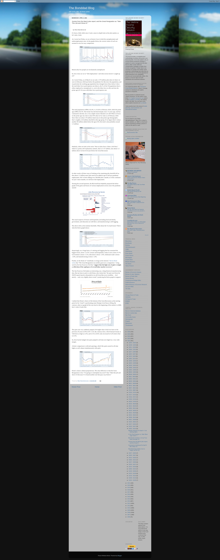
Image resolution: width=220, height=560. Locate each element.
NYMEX (127, 301)
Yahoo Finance (129, 265)
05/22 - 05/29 (132, 412)
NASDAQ (127, 297)
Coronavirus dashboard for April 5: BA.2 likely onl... (137, 446)
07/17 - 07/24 (132, 394)
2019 (128, 487)
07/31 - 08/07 (132, 390)
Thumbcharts (129, 325)
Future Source (129, 255)
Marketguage (129, 319)
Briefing (127, 245)
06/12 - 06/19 (132, 406)
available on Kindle (134, 99)
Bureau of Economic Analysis (133, 272)
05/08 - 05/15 (132, 417)
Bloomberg (128, 241)
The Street (128, 263)
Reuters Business (130, 261)
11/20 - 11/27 (132, 354)
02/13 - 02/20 (132, 466)
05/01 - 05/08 (132, 419)
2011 (128, 505)
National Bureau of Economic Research (136, 284)
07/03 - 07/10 (132, 399)
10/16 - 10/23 (132, 365)
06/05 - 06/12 (132, 408)
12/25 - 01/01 (132, 342)
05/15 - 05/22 (132, 415)
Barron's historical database (133, 311)
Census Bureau (129, 278)
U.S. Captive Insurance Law (136, 98)
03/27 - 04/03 (132, 453)
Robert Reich (131, 208)
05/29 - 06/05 (132, 410)
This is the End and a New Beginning (136, 197)
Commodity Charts (130, 317)
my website (143, 103)
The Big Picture (131, 183)
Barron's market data (131, 313)
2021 (128, 483)
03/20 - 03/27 (132, 455)
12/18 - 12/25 (132, 345)
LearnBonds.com (132, 220)
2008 (128, 512)
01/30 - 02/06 (132, 471)
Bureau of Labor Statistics (132, 274)
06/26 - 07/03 (132, 401)
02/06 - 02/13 (132, 469)
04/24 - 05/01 (132, 421)
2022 (128, 340)
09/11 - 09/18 (132, 376)
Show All (146, 235)
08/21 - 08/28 (132, 383)
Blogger (120, 555)
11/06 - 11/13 (132, 358)
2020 (128, 485)
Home (97, 387)
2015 (128, 496)
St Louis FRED (129, 286)
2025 (128, 334)
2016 (128, 494)
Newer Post (76, 387)
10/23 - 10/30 (132, 363)
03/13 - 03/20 (132, 457)
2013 (128, 501)
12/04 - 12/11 (132, 349)
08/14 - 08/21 (132, 385)
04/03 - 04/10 (132, 428)
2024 (128, 336)
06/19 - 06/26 (132, 403)
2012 (128, 503)
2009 (128, 510)
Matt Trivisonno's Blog (134, 201)
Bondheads (128, 243)
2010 (128, 508)
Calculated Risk (131, 195)
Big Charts (128, 315)
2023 (128, 338)
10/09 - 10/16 (132, 367)
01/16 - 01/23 (132, 475)
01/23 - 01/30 (132, 473)
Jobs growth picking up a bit (134, 191)
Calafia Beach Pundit (133, 190)
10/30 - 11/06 (132, 360)
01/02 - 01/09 (132, 480)
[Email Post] (100, 381)
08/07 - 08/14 (132, 388)
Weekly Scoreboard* (132, 172)
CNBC (127, 249)
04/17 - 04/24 (132, 424)
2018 (128, 490)
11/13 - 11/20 (132, 356)
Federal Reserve (130, 282)
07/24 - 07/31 (132, 392)
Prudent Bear (129, 259)
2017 (128, 492)
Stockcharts (128, 323)
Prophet (127, 321)
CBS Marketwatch (130, 247)
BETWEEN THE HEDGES (134, 170)
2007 (128, 514)
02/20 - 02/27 (132, 464)
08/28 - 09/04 (132, 381)
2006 (128, 517)
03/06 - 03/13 (132, 460)
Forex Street (128, 253)
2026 (128, 331)
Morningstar (128, 257)
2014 (128, 499)
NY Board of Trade (130, 299)
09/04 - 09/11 (132, 379)
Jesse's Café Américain (134, 176)
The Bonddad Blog (81, 8)
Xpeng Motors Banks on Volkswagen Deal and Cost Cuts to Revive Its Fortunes (136, 223)
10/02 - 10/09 (132, 369)
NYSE (127, 303)
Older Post (118, 387)
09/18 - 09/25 (132, 374)
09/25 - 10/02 (132, 372)
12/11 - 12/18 (132, 347)
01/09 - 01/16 (132, 478)
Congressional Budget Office (133, 280)
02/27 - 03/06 (132, 462)
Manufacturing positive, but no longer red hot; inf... (136, 449)
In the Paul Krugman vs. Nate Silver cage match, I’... (138, 435)
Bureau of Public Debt (131, 276)
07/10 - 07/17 (132, 397)
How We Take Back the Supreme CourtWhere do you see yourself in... (136, 210)
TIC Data (127, 288)
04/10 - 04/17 (132, 426)
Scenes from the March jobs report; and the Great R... (138, 442)
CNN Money (128, 251)
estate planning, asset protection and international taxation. (136, 107)
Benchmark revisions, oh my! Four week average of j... (137, 438)
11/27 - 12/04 (132, 351)
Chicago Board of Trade (131, 295)
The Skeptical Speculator (134, 228)
